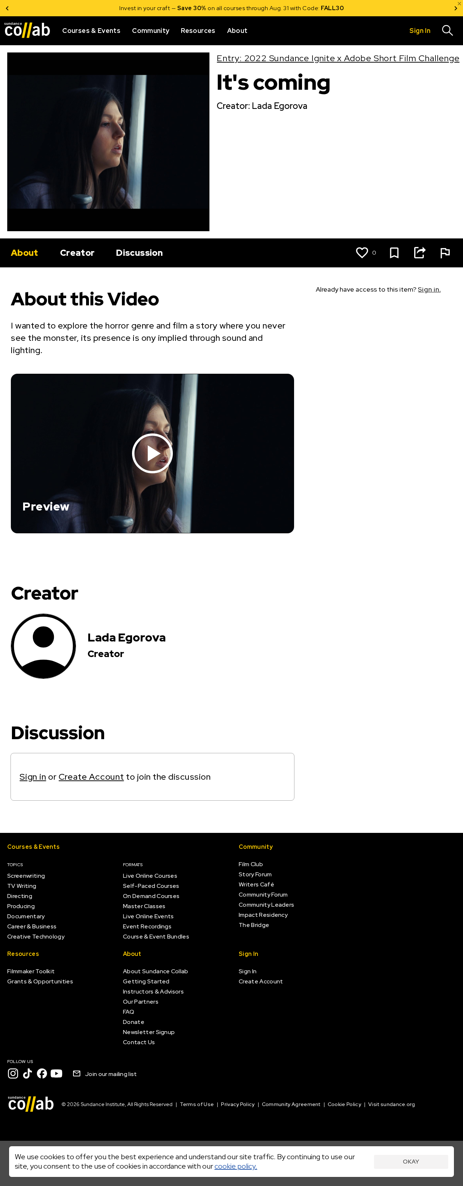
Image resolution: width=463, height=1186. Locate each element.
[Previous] (7, 8)
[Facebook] (42, 1073)
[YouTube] (56, 1073)
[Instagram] (13, 1073)
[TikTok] (27, 1073)
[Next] (456, 8)
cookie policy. (235, 1166)
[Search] (448, 30)
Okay (411, 1161)
